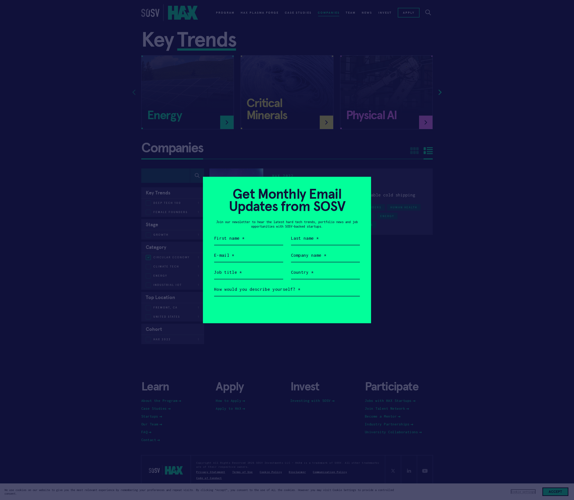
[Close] (362, 186)
